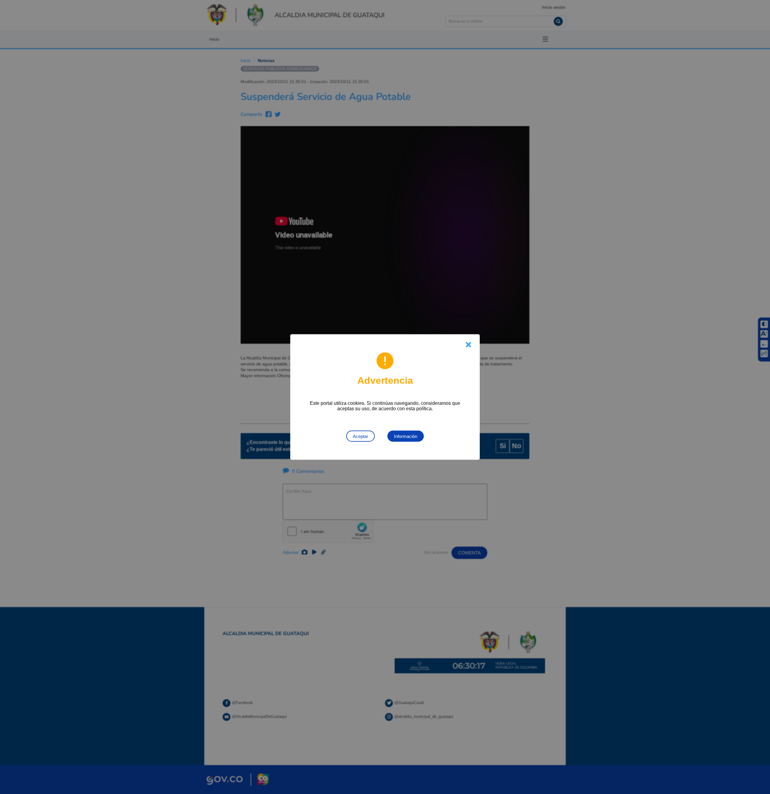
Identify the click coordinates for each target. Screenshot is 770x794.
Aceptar (360, 436)
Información (405, 436)
